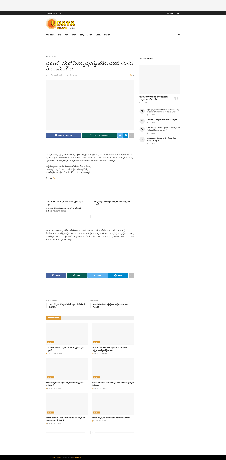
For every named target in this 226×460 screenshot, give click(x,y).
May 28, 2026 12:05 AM (100, 421)
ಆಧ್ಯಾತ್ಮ (98, 35)
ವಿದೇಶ (74, 35)
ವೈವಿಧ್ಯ (82, 35)
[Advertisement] (113, 5)
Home (48, 56)
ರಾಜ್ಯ (59, 35)
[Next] (92, 216)
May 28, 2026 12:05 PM (54, 423)
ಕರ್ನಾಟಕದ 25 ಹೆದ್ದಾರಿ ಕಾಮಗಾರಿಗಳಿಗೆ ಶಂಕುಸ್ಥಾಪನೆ (162, 120)
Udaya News (56, 457)
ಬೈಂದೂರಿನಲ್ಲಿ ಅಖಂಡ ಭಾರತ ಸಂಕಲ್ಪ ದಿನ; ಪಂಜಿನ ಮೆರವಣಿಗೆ (153, 98)
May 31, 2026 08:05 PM (100, 353)
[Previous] (88, 216)
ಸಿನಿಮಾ (89, 35)
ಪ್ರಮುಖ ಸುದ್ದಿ (50, 35)
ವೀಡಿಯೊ (107, 35)
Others (54, 56)
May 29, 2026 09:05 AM (54, 388)
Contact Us (174, 13)
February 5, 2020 (56, 75)
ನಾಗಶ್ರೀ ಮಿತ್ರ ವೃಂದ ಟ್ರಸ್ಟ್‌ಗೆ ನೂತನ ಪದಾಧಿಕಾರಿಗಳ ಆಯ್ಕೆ (111, 418)
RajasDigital (76, 457)
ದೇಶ (66, 35)
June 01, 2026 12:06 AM (54, 353)
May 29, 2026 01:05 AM (100, 388)
